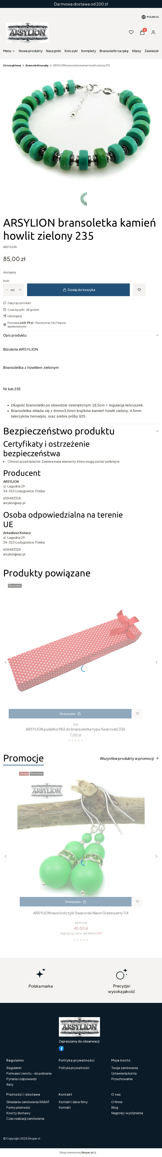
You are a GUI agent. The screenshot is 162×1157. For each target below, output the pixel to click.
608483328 (12, 498)
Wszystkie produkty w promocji (127, 758)
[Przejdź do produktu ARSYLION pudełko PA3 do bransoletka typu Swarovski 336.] (75, 651)
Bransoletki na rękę (37, 65)
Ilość (6, 280)
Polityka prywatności (74, 1068)
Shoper (33, 1138)
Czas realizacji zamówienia (25, 1118)
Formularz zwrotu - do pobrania (29, 1073)
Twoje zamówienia (124, 1068)
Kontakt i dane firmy (73, 1102)
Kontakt (65, 1107)
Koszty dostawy (18, 1113)
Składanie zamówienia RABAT (28, 1102)
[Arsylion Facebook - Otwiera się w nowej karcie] (61, 1048)
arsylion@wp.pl (14, 503)
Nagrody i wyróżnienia (127, 1113)
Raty (9, 1084)
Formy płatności (18, 1107)
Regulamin (14, 1068)
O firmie (116, 1102)
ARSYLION (10, 247)
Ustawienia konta (124, 1073)
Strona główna (12, 65)
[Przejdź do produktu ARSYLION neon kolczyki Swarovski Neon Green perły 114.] (81, 839)
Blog (114, 1107)
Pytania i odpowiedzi (21, 1079)
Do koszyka (67, 713)
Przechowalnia (122, 1079)
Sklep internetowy (76, 1152)
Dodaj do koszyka (81, 290)
